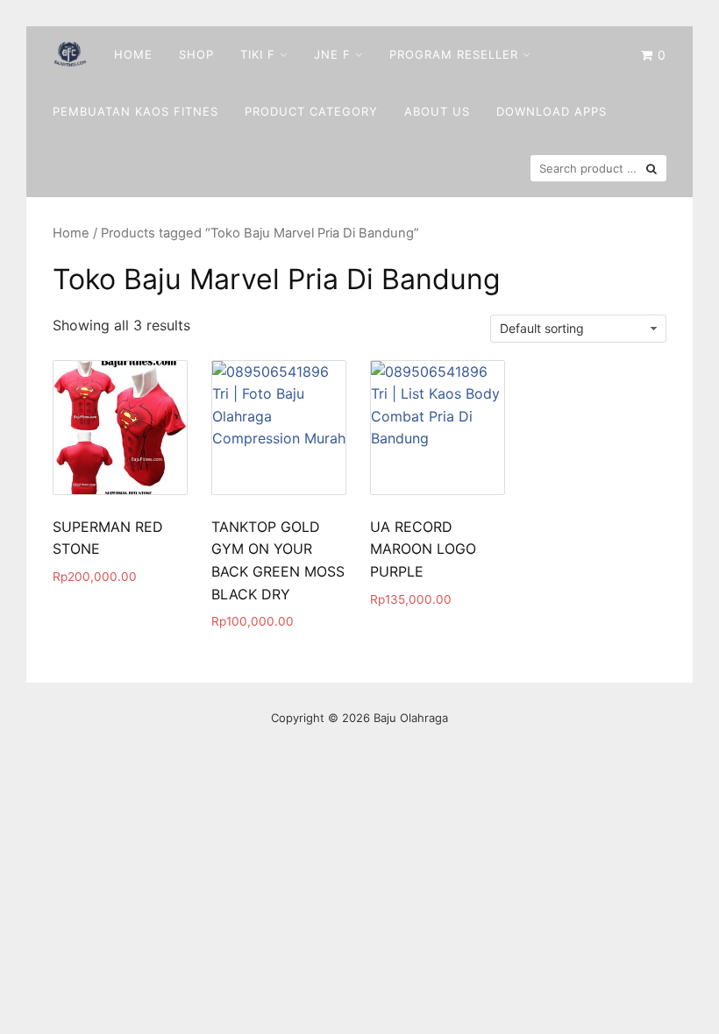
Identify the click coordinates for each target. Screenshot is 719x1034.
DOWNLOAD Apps (551, 111)
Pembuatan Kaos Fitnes (135, 111)
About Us (437, 111)
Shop (196, 54)
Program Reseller (453, 54)
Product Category (311, 111)
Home (133, 54)
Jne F (332, 54)
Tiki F (257, 54)
